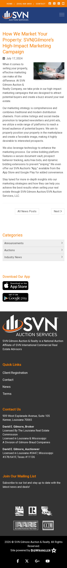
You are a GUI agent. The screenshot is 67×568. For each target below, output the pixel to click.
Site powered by (20, 550)
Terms (7, 394)
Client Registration (15, 373)
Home (10, 4)
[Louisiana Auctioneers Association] (46, 511)
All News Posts (27, 211)
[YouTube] (63, 3)
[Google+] (59, 3)
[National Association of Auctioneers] (19, 511)
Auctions (9, 250)
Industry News (13, 257)
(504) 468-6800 (24, 4)
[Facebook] (50, 3)
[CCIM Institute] (48, 525)
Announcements (14, 243)
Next (57, 211)
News (7, 387)
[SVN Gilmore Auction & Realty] (16, 15)
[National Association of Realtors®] (33, 511)
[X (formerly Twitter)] (54, 3)
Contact (41, 4)
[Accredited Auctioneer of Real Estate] (26, 525)
